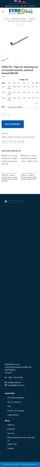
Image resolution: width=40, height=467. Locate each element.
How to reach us (14, 402)
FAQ (9, 406)
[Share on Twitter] (11, 142)
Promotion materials (15, 398)
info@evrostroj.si (14, 382)
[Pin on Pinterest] (19, 142)
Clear (36, 103)
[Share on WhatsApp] (3, 142)
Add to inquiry (12, 124)
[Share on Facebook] (7, 142)
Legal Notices (12, 415)
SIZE (3, 107)
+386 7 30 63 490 (15, 377)
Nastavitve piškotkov (29, 464)
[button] (3, 11)
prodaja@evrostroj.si (16, 385)
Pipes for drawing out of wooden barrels (22, 20)
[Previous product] (22, 24)
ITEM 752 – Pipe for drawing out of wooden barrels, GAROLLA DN (29, 177)
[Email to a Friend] (15, 142)
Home (6, 19)
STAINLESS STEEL (18, 19)
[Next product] (18, 24)
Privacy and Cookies (15, 411)
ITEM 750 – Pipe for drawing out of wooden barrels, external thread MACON (9, 178)
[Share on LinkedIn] (23, 142)
